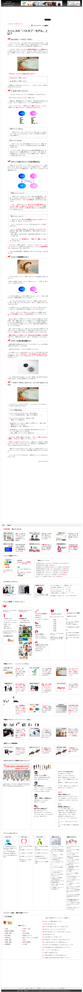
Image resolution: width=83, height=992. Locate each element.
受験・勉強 (8, 939)
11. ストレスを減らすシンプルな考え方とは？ (73, 880)
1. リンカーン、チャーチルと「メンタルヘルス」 (57, 847)
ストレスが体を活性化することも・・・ (41, 859)
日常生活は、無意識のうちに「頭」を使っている (10, 849)
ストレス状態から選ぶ (24, 620)
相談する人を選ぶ (39, 648)
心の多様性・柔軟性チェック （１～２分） (61, 587)
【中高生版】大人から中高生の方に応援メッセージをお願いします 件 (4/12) (53, 567)
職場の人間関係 (9, 931)
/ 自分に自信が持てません (49, 924)
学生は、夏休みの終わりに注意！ (41, 779)
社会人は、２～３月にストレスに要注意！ (43, 787)
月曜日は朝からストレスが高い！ (41, 800)
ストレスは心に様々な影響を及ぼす (26, 847)
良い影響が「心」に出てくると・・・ (26, 857)
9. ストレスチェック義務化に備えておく (72, 874)
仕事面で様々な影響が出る (9, 853)
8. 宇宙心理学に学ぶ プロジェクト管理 (72, 870)
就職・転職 (8, 933)
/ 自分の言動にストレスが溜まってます (52, 937)
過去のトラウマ (27, 935)
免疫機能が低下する (39, 856)
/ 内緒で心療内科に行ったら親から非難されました (54, 955)
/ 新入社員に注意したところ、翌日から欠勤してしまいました (56, 931)
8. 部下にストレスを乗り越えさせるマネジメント (57, 875)
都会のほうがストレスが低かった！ (66, 787)
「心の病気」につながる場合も (26, 854)
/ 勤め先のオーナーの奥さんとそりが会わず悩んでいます (55, 939)
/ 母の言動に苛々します (48, 934)
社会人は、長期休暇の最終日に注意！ (42, 777)
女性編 (54, 621)
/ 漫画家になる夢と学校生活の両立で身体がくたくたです (55, 957)
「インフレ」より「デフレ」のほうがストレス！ (67, 819)
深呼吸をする (7, 626)
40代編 (54, 629)
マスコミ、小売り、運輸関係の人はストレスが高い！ (68, 780)
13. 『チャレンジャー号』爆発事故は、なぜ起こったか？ (73, 887)
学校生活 (7, 937)
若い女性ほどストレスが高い (64, 773)
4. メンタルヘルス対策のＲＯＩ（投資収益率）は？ (57, 858)
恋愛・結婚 (8, 942)
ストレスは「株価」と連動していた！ (66, 808)
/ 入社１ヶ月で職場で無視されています (52, 921)
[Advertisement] (41, 12)
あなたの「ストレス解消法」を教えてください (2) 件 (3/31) (49, 576)
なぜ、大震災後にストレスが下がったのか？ (67, 798)
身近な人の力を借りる (40, 636)
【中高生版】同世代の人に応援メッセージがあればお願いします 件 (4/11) (52, 569)
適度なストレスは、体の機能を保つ (41, 862)
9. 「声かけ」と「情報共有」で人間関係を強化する (57, 878)
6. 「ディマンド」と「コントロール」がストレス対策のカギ (57, 867)
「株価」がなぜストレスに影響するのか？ (67, 812)
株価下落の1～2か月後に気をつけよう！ (67, 816)
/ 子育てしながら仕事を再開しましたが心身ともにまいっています (57, 944)
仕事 (6, 928)
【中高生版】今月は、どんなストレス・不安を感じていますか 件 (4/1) (52, 570)
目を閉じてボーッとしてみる (10, 622)
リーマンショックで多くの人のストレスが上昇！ (67, 822)
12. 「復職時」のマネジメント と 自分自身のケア (57, 888)
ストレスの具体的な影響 (9, 851)
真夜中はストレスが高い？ (40, 802)
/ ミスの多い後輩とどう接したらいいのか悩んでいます (55, 926)
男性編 (54, 619)
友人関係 (7, 935)
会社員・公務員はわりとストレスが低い (67, 777)
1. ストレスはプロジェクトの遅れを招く (72, 847)
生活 (24, 939)
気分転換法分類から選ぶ (25, 622)
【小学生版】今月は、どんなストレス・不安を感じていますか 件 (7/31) (52, 563)
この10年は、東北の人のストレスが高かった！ (68, 785)
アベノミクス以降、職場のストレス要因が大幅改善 (68, 825)
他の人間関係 (26, 942)
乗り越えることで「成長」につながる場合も (26, 860)
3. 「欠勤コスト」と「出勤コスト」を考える (57, 855)
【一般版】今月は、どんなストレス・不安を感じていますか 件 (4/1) (51, 574)
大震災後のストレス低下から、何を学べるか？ (68, 800)
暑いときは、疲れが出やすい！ (41, 816)
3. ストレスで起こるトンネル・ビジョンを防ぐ (72, 854)
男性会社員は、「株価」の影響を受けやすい (67, 810)
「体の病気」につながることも (41, 854)
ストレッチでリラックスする (10, 620)
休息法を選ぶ (38, 627)
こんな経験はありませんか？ (10, 846)
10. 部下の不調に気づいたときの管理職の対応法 (57, 881)
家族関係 (7, 944)
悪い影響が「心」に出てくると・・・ (26, 850)
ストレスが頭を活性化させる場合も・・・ (10, 856)
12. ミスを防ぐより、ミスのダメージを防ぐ (73, 884)
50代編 (54, 630)
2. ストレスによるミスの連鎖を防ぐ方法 (72, 850)
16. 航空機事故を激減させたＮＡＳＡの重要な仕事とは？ (73, 900)
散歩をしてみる (7, 624)
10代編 (54, 623)
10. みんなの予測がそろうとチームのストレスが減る (73, 877)
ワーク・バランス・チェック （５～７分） (61, 589)
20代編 (54, 625)
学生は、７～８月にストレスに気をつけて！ (44, 789)
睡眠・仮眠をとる (8, 628)
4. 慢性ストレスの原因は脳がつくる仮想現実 (72, 857)
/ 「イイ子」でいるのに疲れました (51, 950)
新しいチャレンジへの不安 (30, 937)
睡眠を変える (38, 615)
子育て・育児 (26, 928)
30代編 (54, 627)
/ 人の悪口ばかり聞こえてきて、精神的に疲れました (54, 942)
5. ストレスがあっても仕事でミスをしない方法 (72, 860)
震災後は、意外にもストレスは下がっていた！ (68, 796)
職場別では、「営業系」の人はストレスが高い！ (67, 783)
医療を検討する (38, 650)
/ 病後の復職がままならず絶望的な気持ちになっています (55, 947)
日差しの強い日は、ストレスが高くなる (43, 812)
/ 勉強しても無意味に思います (50, 952)
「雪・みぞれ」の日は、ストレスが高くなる (44, 814)
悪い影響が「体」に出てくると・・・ (41, 850)
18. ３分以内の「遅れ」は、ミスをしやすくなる (73, 908)
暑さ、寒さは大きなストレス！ (41, 810)
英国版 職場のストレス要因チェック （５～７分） (63, 593)
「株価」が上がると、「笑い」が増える (67, 814)
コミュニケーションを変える (41, 619)
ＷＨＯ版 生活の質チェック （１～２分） (61, 591)
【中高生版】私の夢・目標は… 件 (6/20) (45, 565)
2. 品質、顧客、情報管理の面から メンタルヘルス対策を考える (57, 851)
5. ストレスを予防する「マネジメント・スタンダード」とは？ (57, 863)
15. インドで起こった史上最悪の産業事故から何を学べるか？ (73, 896)
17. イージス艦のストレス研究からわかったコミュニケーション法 (73, 904)
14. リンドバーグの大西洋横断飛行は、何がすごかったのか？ (73, 891)
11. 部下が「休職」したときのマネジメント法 (57, 885)
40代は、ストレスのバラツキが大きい (66, 775)
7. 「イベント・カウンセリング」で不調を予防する (57, 871)
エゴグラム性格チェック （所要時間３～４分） (62, 585)
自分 (24, 931)
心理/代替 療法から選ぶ (40, 646)
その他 (24, 944)
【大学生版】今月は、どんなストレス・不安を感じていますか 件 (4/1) (52, 572)
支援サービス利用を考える (41, 638)
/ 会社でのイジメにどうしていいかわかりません (53, 929)
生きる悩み (25, 933)
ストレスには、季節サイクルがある (42, 791)
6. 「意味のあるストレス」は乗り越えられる (72, 864)
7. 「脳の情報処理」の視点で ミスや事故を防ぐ (73, 867)
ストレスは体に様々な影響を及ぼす (41, 847)
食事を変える (38, 617)
